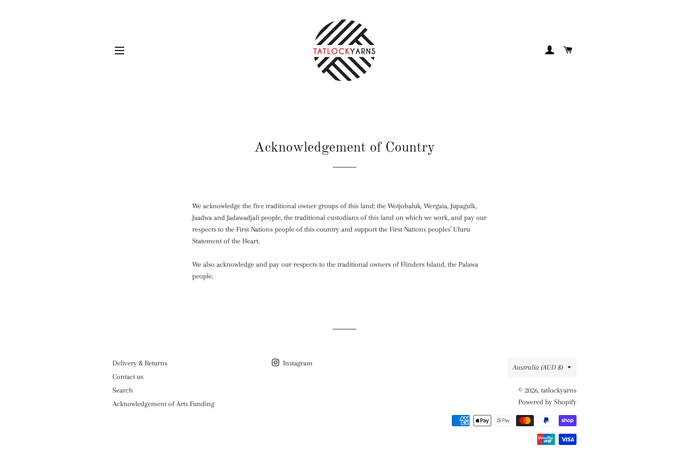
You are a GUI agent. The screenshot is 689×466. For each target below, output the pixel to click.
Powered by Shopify (547, 402)
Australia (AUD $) (538, 367)
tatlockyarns (559, 390)
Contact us (127, 376)
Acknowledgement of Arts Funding (163, 404)
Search (122, 390)
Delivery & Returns (139, 363)
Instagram (297, 363)
